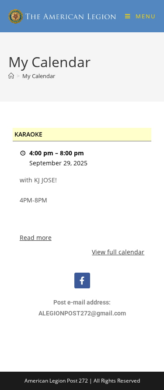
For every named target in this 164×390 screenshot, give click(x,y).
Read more (36, 237)
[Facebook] (82, 280)
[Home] (11, 76)
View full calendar (118, 252)
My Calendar (38, 76)
